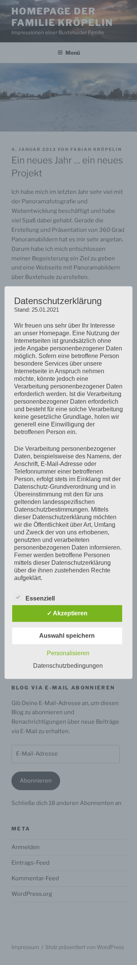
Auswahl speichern (67, 635)
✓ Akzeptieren (67, 613)
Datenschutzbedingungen (68, 665)
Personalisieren (68, 653)
